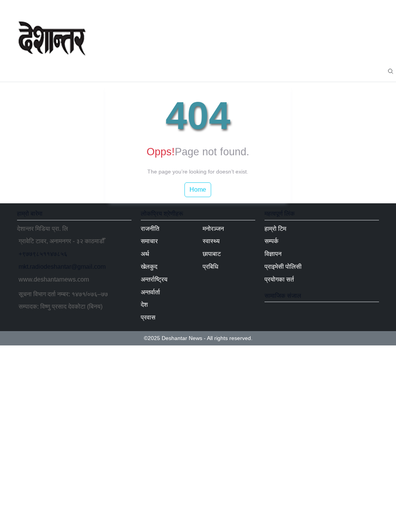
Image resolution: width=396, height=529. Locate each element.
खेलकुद (138, 70)
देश (232, 70)
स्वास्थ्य (317, 70)
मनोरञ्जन (286, 70)
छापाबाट (345, 70)
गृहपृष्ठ (30, 70)
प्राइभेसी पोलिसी (283, 266)
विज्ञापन (273, 254)
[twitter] (348, 7)
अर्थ (113, 70)
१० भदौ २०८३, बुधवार (44, 7)
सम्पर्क (271, 241)
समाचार (88, 70)
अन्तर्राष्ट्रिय (172, 70)
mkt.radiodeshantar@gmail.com (62, 266)
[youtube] (360, 7)
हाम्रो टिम (275, 228)
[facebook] (335, 7)
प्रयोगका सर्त (279, 279)
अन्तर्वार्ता (207, 70)
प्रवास (255, 70)
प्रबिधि (374, 70)
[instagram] (373, 7)
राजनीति (59, 70)
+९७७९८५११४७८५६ (43, 254)
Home (197, 189)
